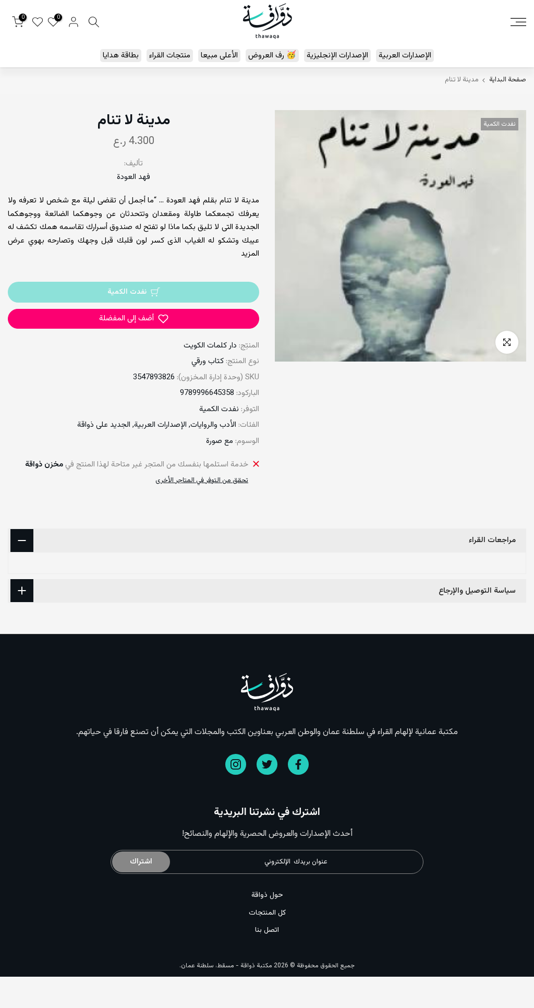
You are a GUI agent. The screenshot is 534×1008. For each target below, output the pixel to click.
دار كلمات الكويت (210, 346)
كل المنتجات (267, 913)
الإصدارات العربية (405, 56)
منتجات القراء (169, 56)
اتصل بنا (267, 930)
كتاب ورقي (207, 361)
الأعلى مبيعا (219, 56)
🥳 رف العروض (272, 56)
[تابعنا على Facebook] (298, 764)
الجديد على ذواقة (103, 425)
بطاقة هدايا (121, 56)
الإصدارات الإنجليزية (337, 56)
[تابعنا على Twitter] (267, 764)
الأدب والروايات (213, 425)
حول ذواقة (267, 895)
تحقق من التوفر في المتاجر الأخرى (201, 480)
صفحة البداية (507, 80)
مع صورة (219, 441)
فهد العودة (133, 177)
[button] (133, 319)
